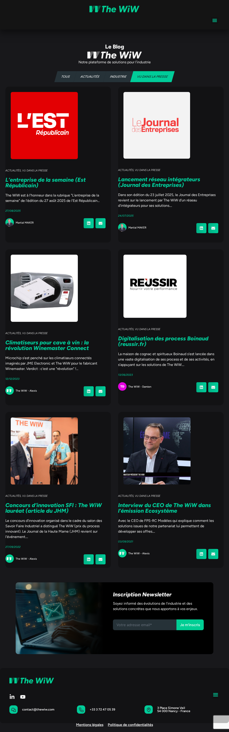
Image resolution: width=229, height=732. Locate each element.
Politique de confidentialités (130, 725)
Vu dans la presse (152, 77)
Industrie (118, 77)
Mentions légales (89, 725)
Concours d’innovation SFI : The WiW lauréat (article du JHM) (53, 508)
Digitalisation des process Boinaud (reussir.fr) (163, 341)
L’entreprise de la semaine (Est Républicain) (45, 182)
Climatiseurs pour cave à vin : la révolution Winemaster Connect (47, 345)
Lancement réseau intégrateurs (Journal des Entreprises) (159, 182)
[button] (214, 20)
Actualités (90, 77)
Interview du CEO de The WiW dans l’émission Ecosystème (164, 508)
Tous (65, 77)
